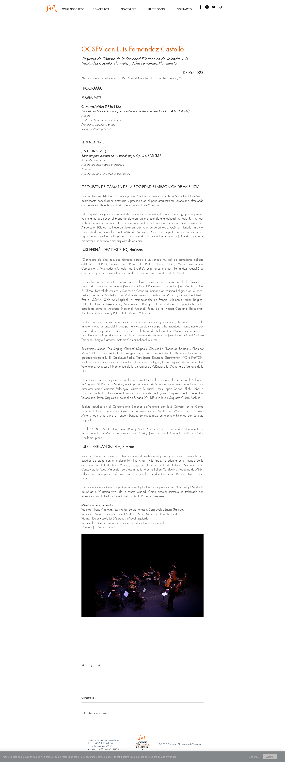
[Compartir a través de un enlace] (99, 665)
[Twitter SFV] (213, 7)
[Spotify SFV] (220, 7)
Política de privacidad (165, 756)
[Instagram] (207, 7)
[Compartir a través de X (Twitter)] (91, 665)
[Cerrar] (281, 756)
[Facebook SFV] (200, 7)
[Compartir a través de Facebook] (83, 665)
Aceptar (270, 756)
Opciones (254, 756)
